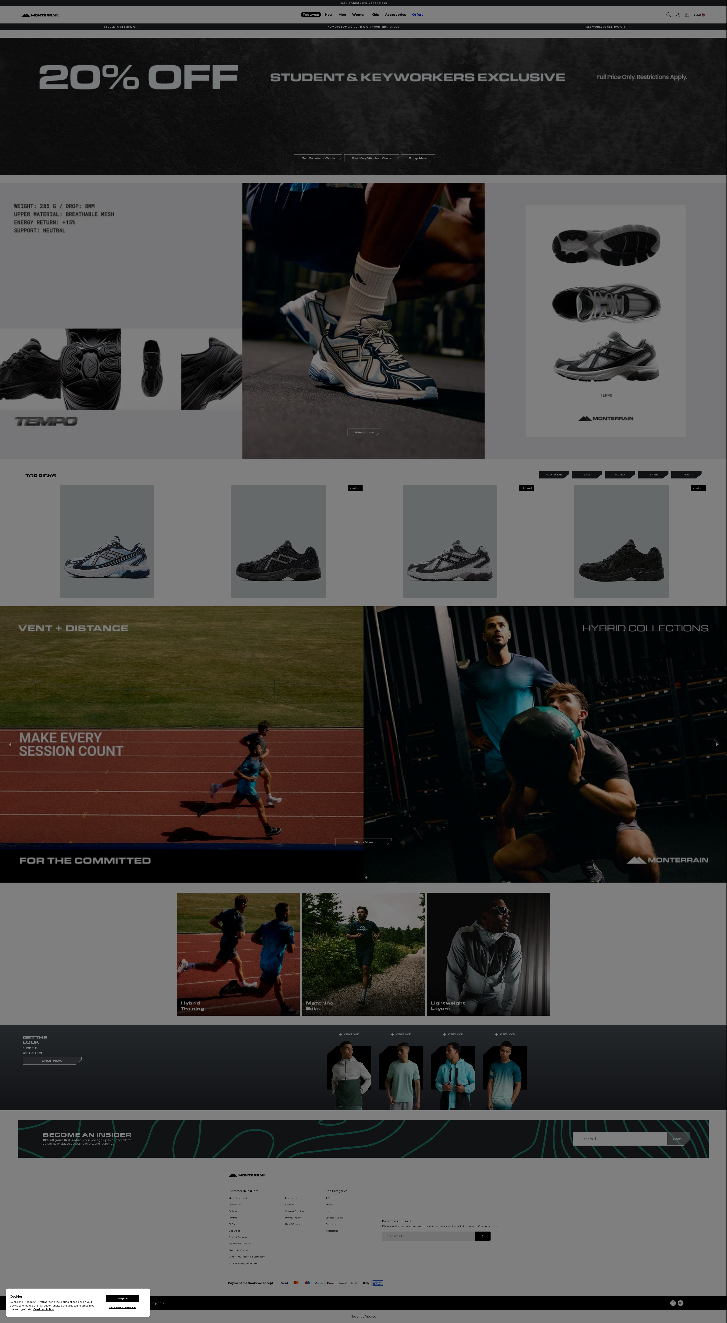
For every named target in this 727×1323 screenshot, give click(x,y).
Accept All (122, 1298)
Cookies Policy (43, 1309)
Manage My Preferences (122, 1307)
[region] (78, 1303)
